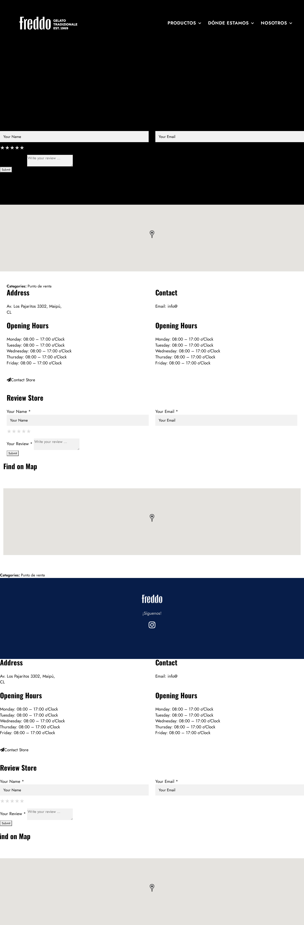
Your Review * (13, 160)
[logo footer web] (152, 594)
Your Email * (166, 128)
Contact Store (16, 96)
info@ (173, 306)
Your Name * (12, 128)
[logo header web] (48, 17)
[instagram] (152, 625)
